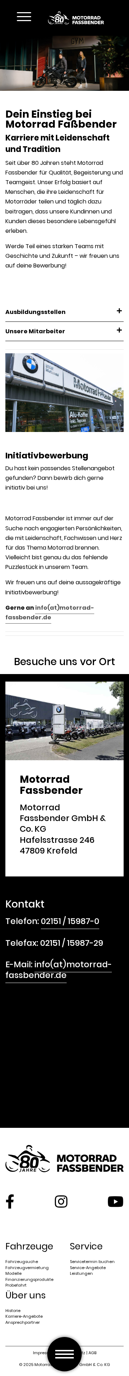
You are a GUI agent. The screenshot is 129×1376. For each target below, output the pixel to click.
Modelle (13, 1273)
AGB (92, 1353)
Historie (12, 1310)
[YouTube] (116, 1201)
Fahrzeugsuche (21, 1261)
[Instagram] (61, 1201)
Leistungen (81, 1273)
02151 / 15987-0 (70, 921)
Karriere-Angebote (24, 1316)
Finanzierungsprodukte (29, 1279)
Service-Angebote (88, 1268)
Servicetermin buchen (92, 1261)
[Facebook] (9, 1201)
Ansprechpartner (22, 1322)
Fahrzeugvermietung (27, 1268)
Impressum (44, 1353)
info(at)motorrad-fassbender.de (49, 612)
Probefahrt (16, 1285)
